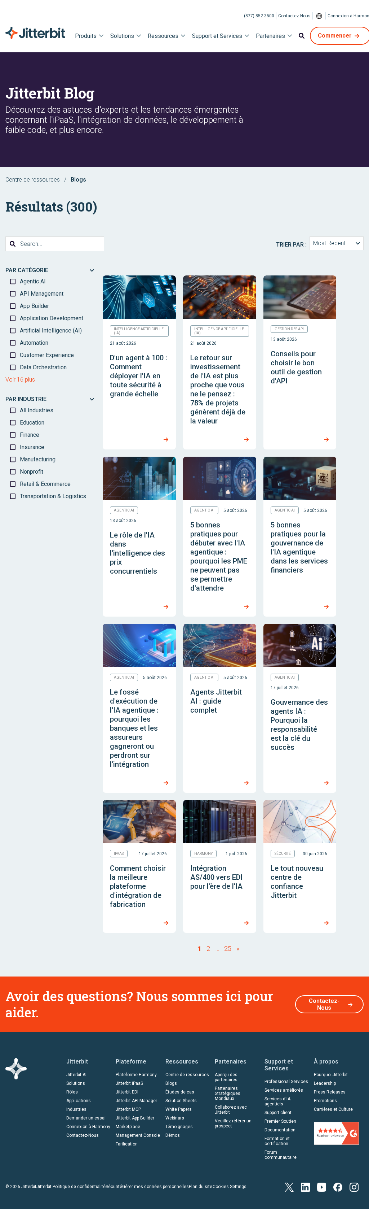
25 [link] (227, 948)
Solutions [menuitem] (122, 35)
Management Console (138, 1135)
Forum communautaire (280, 1155)
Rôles (72, 1092)
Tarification (127, 1144)
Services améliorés (283, 1090)
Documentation (279, 1129)
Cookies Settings (229, 1186)
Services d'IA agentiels (277, 1101)
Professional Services (286, 1081)
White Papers (178, 1109)
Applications (78, 1100)
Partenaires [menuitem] (270, 35)
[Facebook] (337, 1186)
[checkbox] (50, 281)
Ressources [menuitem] (163, 35)
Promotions (325, 1100)
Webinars (174, 1118)
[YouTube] (321, 1186)
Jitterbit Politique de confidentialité (71, 1186)
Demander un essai (86, 1118)
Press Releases (330, 1092)
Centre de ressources (32, 179)
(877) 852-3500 (259, 15)
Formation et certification (277, 1141)
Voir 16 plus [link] (20, 379)
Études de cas (179, 1092)
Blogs (171, 1083)
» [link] (237, 948)
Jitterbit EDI (127, 1092)
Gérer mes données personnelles (155, 1186)
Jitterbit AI (76, 1074)
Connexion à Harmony (88, 1126)
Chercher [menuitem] (301, 35)
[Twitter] (289, 1186)
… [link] (217, 948)
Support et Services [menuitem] (217, 35)
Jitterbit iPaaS (129, 1083)
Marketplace (128, 1126)
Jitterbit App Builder (135, 1118)
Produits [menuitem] (86, 35)
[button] (337, 243)
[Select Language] (319, 15)
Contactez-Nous (294, 15)
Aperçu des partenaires (226, 1077)
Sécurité (114, 1186)
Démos (172, 1135)
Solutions (75, 1083)
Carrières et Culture (333, 1109)
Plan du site (200, 1186)
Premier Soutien (280, 1121)
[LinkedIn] (305, 1186)
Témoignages (179, 1126)
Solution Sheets (181, 1100)
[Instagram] (354, 1186)
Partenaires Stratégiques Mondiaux (227, 1093)
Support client (278, 1112)
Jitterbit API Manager (136, 1100)
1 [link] (199, 948)
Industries (76, 1109)
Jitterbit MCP (128, 1109)
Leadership (325, 1083)
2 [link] (208, 948)
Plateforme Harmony (136, 1074)
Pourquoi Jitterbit (331, 1074)
